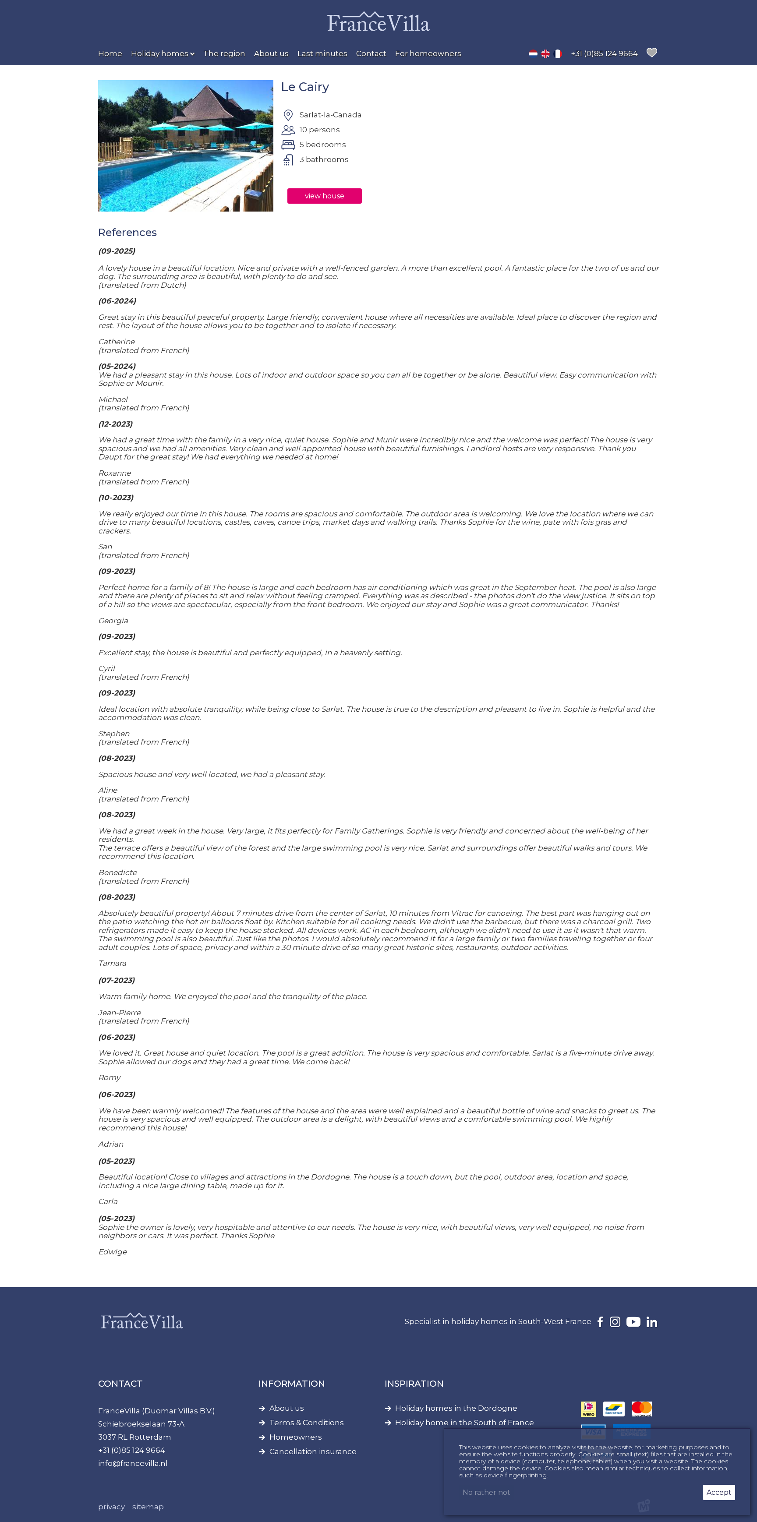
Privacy (111, 1506)
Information (291, 1383)
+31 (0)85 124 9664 (131, 1450)
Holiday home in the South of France (464, 1423)
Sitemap (148, 1506)
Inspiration (414, 1383)
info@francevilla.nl (133, 1463)
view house (324, 196)
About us (286, 1408)
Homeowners (295, 1437)
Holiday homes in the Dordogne (456, 1408)
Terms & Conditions (306, 1423)
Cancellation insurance (313, 1452)
